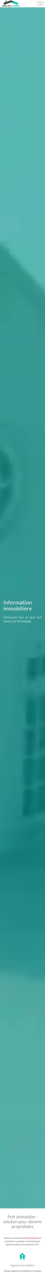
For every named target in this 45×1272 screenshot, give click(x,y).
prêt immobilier (30, 1238)
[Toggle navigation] (40, 4)
